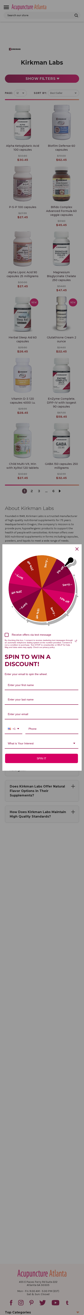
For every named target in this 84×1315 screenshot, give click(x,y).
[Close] (77, 549)
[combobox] (13, 729)
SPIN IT (41, 758)
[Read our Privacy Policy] (76, 641)
